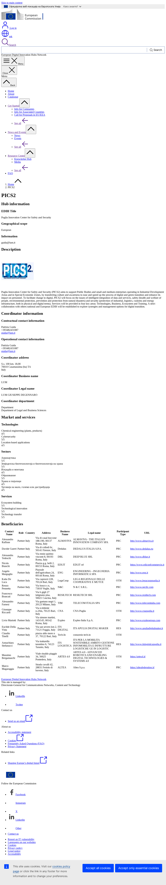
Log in (13, 28)
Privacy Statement (17, 746)
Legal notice (14, 851)
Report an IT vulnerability (21, 839)
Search (12, 45)
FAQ (10, 173)
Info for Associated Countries (29, 112)
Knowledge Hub (22, 159)
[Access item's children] (24, 103)
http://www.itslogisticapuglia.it (145, 644)
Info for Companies (24, 109)
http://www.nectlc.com (141, 587)
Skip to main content (11, 2)
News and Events (17, 132)
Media (17, 162)
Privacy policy (15, 848)
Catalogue (13, 96)
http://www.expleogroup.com (145, 620)
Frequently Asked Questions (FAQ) (26, 743)
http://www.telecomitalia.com (145, 603)
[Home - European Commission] (24, 19)
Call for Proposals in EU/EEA (29, 114)
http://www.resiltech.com (143, 595)
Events (17, 138)
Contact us (13, 833)
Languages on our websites (22, 842)
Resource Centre (16, 155)
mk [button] (10, 36)
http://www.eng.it (139, 572)
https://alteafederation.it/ (142, 667)
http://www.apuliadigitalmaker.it (146, 628)
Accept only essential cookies (138, 868)
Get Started (13, 105)
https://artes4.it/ (138, 656)
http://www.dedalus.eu (141, 548)
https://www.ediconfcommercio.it (147, 564)
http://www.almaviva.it (142, 540)
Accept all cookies (98, 868)
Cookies (12, 845)
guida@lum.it (8, 332)
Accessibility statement (19, 732)
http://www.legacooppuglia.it (145, 580)
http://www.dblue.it (140, 556)
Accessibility (14, 854)
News (17, 135)
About (11, 94)
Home (11, 91)
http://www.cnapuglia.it (142, 611)
